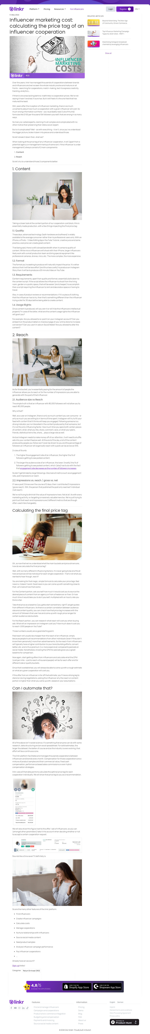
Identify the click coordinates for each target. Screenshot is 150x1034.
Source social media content (46, 1023)
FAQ (80, 1017)
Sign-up (15, 965)
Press (80, 1023)
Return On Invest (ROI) (31, 971)
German (120, 1002)
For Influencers (77, 9)
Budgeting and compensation (46, 1017)
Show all (108, 53)
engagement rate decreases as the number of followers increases (48, 468)
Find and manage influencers (46, 1007)
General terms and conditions (121, 1010)
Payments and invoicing (44, 1020)
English (112, 1002)
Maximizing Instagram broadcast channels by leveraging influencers (115, 43)
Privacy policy (115, 1016)
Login (110, 9)
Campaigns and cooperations (46, 1010)
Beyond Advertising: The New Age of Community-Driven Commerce (115, 21)
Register (123, 9)
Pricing (47, 9)
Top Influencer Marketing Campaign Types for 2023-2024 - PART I (115, 32)
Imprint (112, 1007)
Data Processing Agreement (120, 1013)
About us (82, 1020)
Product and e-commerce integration (50, 1013)
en (136, 9)
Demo (80, 1010)
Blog (80, 1013)
